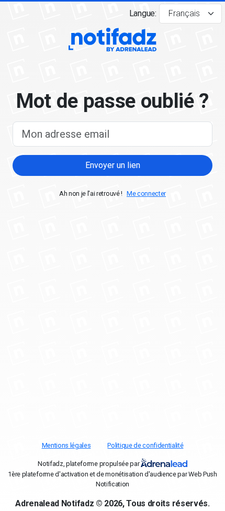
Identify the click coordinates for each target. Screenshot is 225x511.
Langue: (142, 13)
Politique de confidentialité (145, 445)
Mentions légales (66, 445)
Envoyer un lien (112, 165)
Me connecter (146, 193)
